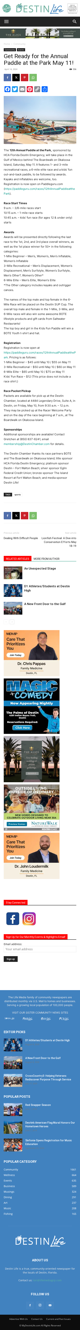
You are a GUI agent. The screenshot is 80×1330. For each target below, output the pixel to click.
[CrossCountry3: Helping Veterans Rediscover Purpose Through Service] (13, 1080)
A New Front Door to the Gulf (45, 604)
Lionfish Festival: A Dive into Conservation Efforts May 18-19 (59, 542)
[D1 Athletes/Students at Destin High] (13, 590)
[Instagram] (40, 1305)
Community (19, 43)
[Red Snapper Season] (13, 1109)
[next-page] (12, 622)
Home (7, 43)
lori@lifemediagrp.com (47, 1280)
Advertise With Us (18, 1319)
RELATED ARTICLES (17, 558)
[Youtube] (50, 1305)
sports (18, 494)
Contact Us (37, 1319)
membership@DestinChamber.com (27, 444)
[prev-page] (6, 622)
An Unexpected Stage (40, 568)
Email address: (13, 944)
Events (21, 49)
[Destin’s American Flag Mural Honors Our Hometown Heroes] (13, 1127)
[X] (16, 77)
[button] (6, 22)
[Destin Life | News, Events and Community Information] (40, 8)
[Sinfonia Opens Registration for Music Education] (13, 1145)
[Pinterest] (24, 77)
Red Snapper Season (38, 1104)
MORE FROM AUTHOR (47, 558)
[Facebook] (7, 77)
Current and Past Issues (58, 1319)
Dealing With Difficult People (21, 538)
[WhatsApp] (33, 77)
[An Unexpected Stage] (13, 572)
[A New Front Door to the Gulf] (13, 608)
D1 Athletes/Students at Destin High (47, 1040)
